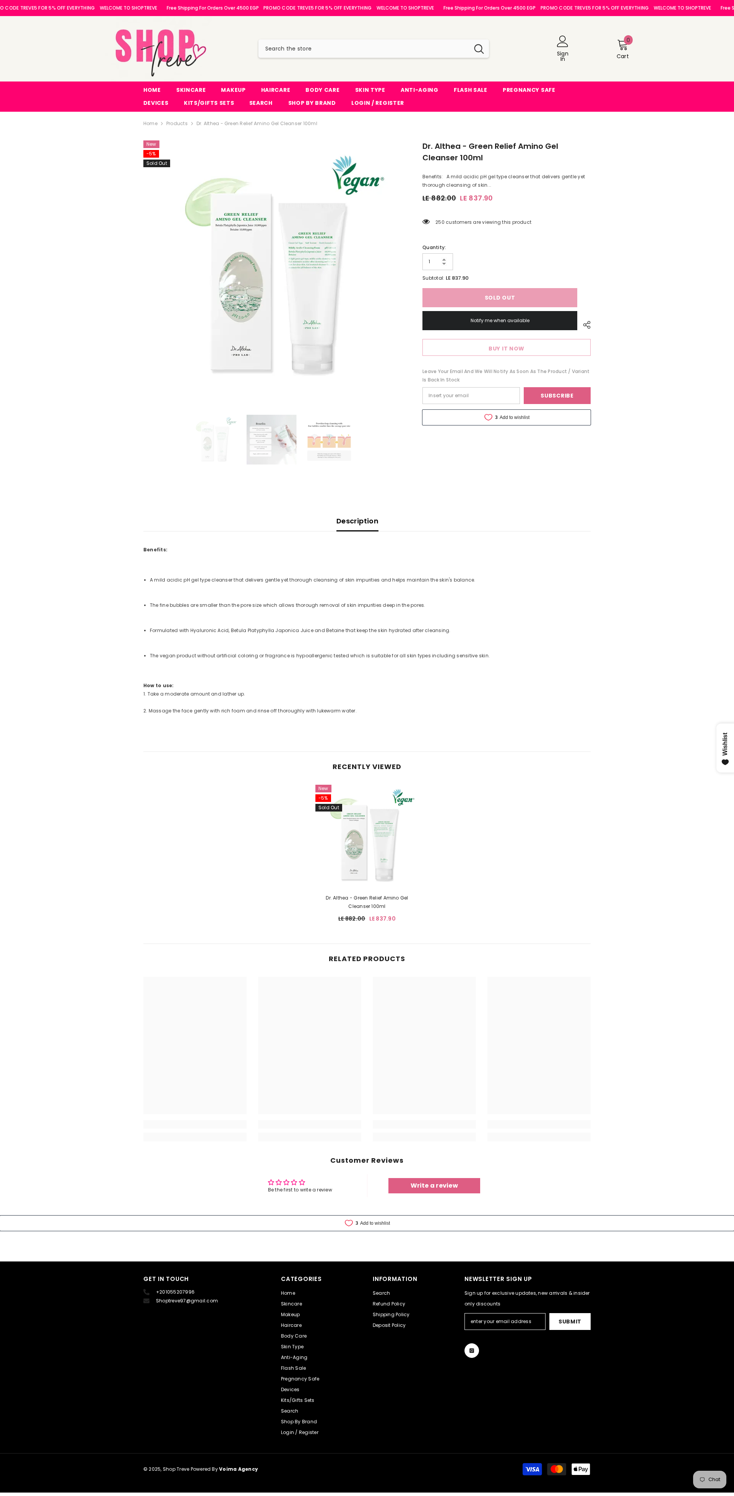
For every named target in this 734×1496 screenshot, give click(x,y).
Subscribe (557, 395)
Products (177, 123)
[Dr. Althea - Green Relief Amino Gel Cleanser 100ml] (367, 836)
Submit (570, 1321)
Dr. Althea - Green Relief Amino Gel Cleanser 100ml (367, 902)
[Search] (373, 48)
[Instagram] (471, 1350)
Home (150, 123)
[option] (271, 267)
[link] (195, 1124)
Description (357, 521)
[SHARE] (584, 325)
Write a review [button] (434, 1185)
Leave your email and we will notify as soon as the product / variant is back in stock (505, 375)
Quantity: (434, 247)
